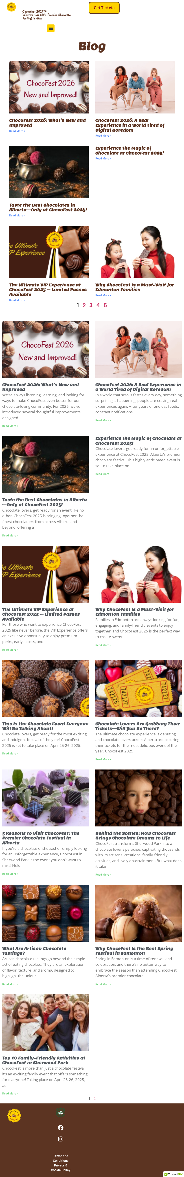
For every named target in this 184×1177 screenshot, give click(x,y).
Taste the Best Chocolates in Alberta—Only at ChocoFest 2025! (48, 208)
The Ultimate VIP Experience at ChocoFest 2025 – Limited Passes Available (48, 289)
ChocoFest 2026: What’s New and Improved (47, 123)
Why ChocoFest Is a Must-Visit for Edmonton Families (134, 287)
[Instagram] (60, 1138)
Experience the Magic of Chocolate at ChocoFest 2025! (129, 151)
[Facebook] (60, 1127)
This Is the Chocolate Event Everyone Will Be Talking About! (45, 726)
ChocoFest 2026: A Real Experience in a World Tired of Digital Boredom (129, 125)
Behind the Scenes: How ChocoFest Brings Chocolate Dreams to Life (135, 836)
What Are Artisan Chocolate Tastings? (34, 951)
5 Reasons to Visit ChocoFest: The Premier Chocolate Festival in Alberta (40, 838)
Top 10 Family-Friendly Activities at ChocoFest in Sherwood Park (43, 1060)
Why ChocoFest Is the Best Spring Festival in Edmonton (134, 951)
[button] (51, 28)
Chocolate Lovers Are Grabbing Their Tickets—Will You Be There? (137, 726)
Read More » (17, 131)
